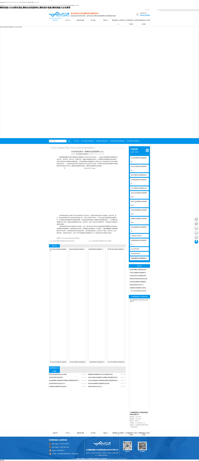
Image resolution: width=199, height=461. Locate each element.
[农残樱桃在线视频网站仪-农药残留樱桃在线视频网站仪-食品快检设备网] (59, 14)
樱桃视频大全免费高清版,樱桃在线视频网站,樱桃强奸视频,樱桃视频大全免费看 (35, 7)
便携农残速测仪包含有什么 (137, 284)
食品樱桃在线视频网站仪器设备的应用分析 (139, 287)
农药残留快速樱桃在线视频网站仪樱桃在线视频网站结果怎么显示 (139, 281)
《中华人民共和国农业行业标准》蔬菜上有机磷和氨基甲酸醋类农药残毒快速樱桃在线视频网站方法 (139, 290)
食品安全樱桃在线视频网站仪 (87, 141)
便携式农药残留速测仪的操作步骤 (138, 278)
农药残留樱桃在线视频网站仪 (82, 154)
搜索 (69, 141)
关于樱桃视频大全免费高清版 (131, 22)
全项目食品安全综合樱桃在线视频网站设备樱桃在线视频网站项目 (139, 275)
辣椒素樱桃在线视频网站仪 (139, 258)
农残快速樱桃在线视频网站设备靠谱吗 (139, 269)
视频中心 (105, 20)
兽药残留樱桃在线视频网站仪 (133, 141)
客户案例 (93, 20)
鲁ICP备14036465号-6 (122, 458)
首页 (58, 147)
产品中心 (67, 20)
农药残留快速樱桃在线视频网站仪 (117, 141)
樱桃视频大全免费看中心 (118, 22)
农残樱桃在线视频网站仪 (81, 458)
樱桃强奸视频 (80, 20)
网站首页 (55, 20)
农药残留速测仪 (63, 157)
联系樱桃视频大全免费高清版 (143, 22)
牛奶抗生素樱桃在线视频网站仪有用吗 (139, 272)
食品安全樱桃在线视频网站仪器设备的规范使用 (63, 241)
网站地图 (147, 9)
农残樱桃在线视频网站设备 (102, 141)
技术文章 (73, 147)
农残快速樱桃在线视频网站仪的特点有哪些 (101, 241)
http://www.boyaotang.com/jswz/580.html (70, 238)
